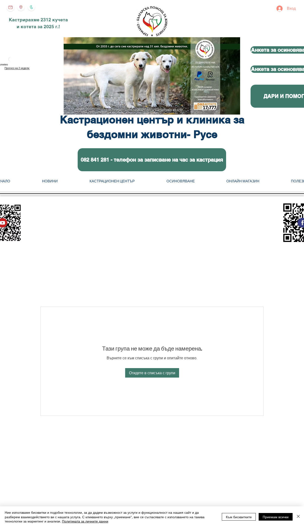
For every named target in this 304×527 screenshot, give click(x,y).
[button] (152, 159)
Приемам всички (276, 516)
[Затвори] (298, 516)
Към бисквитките (239, 516)
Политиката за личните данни (85, 521)
